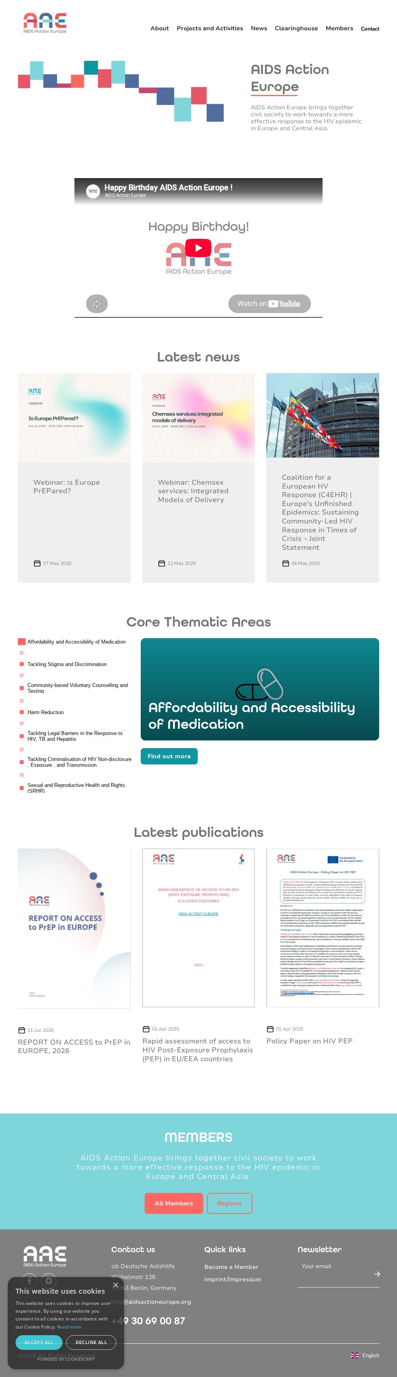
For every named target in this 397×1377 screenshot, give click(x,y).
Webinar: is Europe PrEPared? (66, 487)
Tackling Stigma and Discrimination (67, 664)
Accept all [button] (39, 1342)
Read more (69, 1327)
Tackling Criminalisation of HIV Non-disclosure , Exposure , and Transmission (79, 762)
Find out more (169, 756)
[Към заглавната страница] (45, 23)
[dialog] (66, 1323)
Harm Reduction (46, 712)
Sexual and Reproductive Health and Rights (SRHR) (76, 788)
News (259, 28)
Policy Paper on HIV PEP (309, 1041)
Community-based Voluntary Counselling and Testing (78, 688)
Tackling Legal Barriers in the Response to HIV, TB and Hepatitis (75, 736)
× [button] (115, 1285)
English (370, 1355)
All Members (174, 1203)
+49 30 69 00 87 (148, 1320)
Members (339, 28)
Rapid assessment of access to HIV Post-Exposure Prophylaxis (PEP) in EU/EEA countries (197, 1049)
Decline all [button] (91, 1342)
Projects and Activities (210, 28)
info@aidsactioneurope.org (151, 1302)
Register (229, 1203)
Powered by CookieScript (66, 1359)
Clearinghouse (296, 28)
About (159, 28)
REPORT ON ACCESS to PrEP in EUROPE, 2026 (74, 1047)
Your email (316, 1266)
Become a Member (231, 1267)
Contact (370, 29)
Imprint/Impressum (232, 1279)
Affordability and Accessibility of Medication (77, 642)
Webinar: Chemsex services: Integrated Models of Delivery (193, 491)
